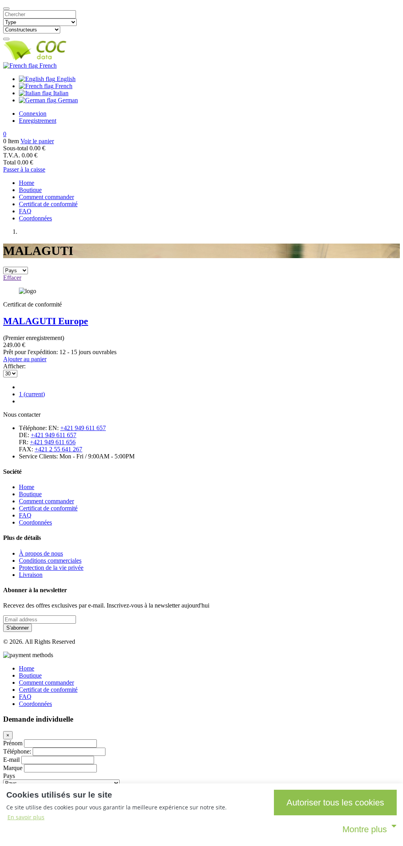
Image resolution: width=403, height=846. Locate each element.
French (47, 65)
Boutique (30, 190)
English (65, 79)
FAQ (25, 211)
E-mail (11, 759)
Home (26, 182)
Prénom (12, 743)
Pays (9, 775)
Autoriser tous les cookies (335, 802)
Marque (12, 768)
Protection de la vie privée (51, 567)
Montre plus (364, 829)
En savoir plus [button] (25, 817)
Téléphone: (17, 751)
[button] (4, 134)
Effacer (12, 277)
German (67, 100)
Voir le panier (37, 141)
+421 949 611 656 (53, 442)
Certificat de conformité (48, 204)
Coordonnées (35, 218)
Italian (60, 93)
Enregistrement (37, 120)
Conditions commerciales (50, 560)
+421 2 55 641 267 (58, 449)
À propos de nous (41, 553)
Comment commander (46, 197)
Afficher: (14, 366)
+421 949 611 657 (83, 428)
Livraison (31, 574)
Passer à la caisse (24, 169)
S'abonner (17, 628)
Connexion (32, 113)
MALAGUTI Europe (45, 321)
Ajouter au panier (24, 359)
